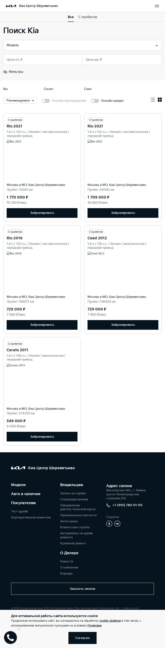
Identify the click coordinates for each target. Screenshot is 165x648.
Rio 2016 (15, 238)
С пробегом (87, 17)
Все (71, 17)
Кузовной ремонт (73, 543)
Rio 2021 (14, 126)
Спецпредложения (74, 499)
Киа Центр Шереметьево (38, 6)
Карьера (66, 573)
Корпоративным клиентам (31, 517)
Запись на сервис (73, 493)
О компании (69, 567)
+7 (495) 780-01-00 (127, 505)
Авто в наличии (25, 494)
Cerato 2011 (17, 350)
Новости (66, 561)
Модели (18, 485)
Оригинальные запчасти (78, 515)
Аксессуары (69, 521)
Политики (95, 625)
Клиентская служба (75, 527)
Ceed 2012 (97, 238)
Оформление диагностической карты (78, 507)
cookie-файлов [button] (110, 620)
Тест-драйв (19, 511)
